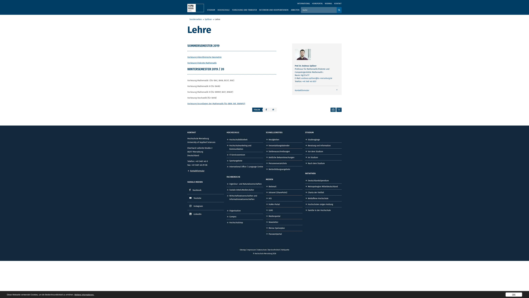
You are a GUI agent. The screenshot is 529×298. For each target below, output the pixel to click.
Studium (211, 10)
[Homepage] (195, 8)
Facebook (197, 190)
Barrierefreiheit (274, 250)
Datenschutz (262, 250)
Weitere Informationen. (84, 294)
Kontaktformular (197, 171)
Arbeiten (295, 10)
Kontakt (338, 3)
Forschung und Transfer (244, 10)
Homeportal (317, 3)
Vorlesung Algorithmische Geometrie (204, 57)
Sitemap (243, 250)
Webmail (328, 3)
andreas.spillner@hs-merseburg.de (316, 78)
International (303, 3)
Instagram (198, 206)
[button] (266, 110)
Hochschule (224, 10)
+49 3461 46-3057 (309, 81)
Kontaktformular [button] (302, 90)
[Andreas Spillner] (303, 55)
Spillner (208, 19)
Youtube (197, 198)
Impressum (251, 250)
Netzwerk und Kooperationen (273, 10)
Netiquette (285, 250)
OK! (513, 294)
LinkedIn (198, 214)
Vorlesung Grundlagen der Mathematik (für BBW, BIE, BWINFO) (216, 103)
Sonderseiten (195, 19)
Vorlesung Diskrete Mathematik (202, 63)
